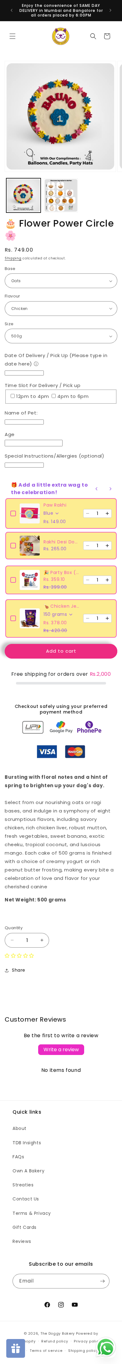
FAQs (18, 1157)
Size (9, 324)
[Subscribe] (102, 1281)
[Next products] (110, 488)
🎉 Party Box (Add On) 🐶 (61, 572)
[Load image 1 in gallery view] (23, 195)
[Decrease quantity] (87, 513)
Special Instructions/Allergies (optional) (54, 456)
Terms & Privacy (32, 1213)
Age (10, 434)
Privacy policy (87, 1341)
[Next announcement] (110, 10)
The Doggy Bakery (57, 1333)
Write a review (61, 1049)
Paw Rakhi (54, 505)
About (20, 1128)
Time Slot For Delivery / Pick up (42, 385)
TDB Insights (27, 1143)
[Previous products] (97, 488)
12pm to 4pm (33, 396)
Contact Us (26, 1199)
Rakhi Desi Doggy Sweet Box (61, 542)
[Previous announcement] (11, 10)
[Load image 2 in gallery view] (61, 195)
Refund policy (54, 1341)
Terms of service (46, 1350)
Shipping (13, 258)
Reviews (22, 1241)
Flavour (12, 296)
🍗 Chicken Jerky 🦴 (61, 606)
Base (10, 269)
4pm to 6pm (73, 396)
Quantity (14, 928)
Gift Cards (25, 1227)
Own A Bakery (28, 1171)
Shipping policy (83, 1350)
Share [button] (18, 970)
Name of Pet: (21, 413)
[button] (12, 36)
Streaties (23, 1185)
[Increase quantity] (107, 513)
